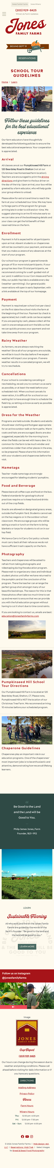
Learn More (27, 947)
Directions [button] (27, 1081)
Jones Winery (35, 4)
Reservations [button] (27, 58)
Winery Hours (27, 1112)
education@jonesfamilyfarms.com (20, 616)
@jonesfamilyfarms (14, 978)
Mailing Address (27, 1088)
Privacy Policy (27, 1094)
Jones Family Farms (20, 4)
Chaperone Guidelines (21, 748)
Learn (14, 82)
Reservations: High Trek (22, 1147)
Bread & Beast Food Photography (28, 1151)
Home (5, 82)
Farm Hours (27, 1106)
